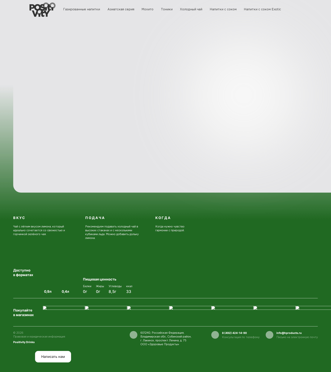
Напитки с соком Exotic (262, 9)
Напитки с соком (223, 9)
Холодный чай (191, 9)
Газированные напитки (81, 9)
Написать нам (53, 357)
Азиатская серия (120, 9)
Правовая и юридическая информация (39, 337)
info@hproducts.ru (289, 332)
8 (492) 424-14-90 (234, 332)
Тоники (167, 9)
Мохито (147, 9)
